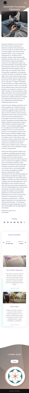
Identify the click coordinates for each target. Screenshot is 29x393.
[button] (4, 222)
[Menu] (25, 3)
